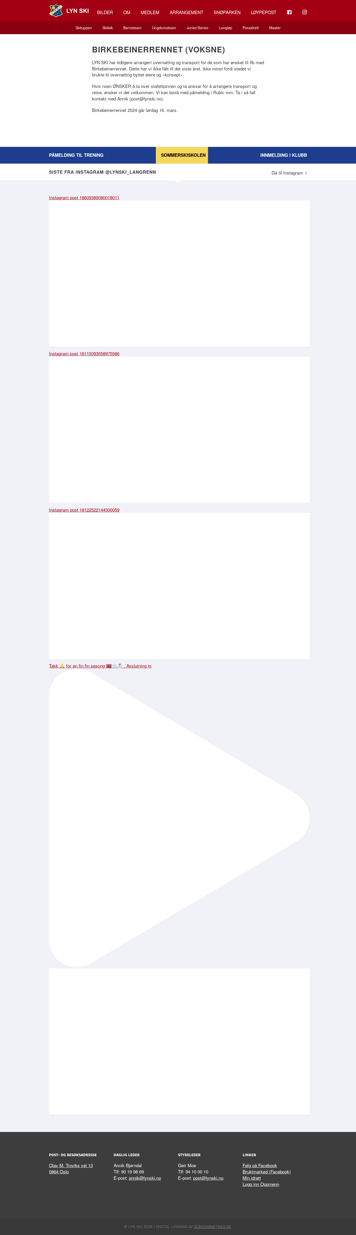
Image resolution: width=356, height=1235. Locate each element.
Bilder (105, 12)
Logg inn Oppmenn (261, 1184)
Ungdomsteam (164, 27)
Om (126, 12)
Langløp (225, 27)
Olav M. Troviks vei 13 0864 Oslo (71, 1168)
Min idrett (252, 1177)
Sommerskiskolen (183, 155)
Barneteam (132, 27)
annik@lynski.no (145, 1177)
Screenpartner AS (212, 1226)
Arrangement (186, 12)
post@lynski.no (208, 1177)
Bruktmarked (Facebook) (267, 1171)
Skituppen (84, 27)
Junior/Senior (197, 27)
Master (275, 27)
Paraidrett (251, 27)
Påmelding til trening (76, 155)
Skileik (107, 27)
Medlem (150, 12)
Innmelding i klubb (283, 155)
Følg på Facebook (260, 1165)
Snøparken (227, 12)
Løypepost (263, 12)
